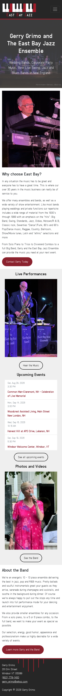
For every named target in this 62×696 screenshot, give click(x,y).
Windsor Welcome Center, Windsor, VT (28, 446)
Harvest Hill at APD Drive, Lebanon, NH (28, 431)
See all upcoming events (31, 457)
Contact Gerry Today (17, 261)
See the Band (31, 558)
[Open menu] (55, 9)
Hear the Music (31, 365)
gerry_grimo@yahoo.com (15, 681)
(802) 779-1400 (10, 677)
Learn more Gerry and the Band (22, 649)
